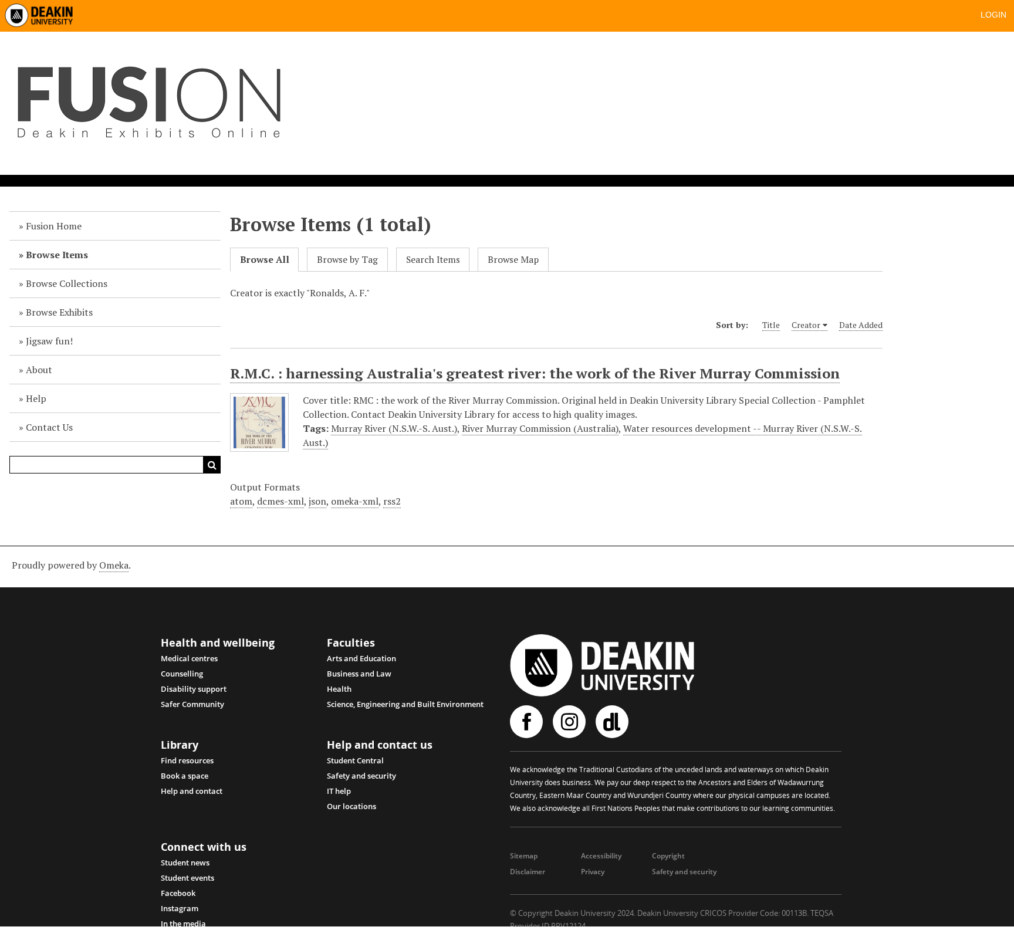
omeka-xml (354, 501)
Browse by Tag (347, 259)
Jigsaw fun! (49, 340)
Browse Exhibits (59, 312)
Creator (806, 324)
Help (36, 398)
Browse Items (57, 254)
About (39, 369)
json (317, 501)
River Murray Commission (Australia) (540, 428)
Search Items (433, 259)
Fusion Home (54, 225)
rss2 (392, 501)
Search (212, 465)
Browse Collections (66, 283)
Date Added (861, 324)
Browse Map (513, 259)
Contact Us (49, 427)
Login (993, 14)
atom (241, 501)
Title (771, 324)
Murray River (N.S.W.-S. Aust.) (394, 428)
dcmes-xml (280, 501)
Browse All (264, 259)
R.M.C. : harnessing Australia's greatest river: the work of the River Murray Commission (535, 373)
